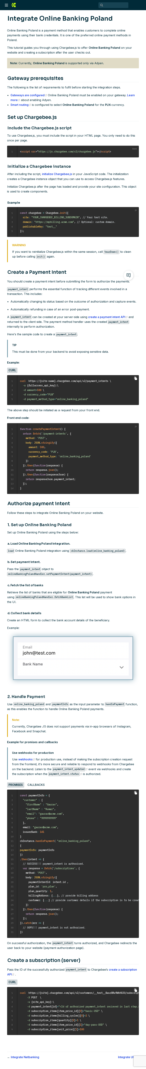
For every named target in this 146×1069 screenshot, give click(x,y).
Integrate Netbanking (25, 1057)
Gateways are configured (29, 95)
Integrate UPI (127, 1057)
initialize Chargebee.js (57, 174)
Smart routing (21, 105)
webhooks (27, 759)
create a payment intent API (108, 317)
